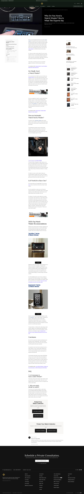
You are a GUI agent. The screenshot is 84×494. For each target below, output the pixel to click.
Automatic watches (38, 120)
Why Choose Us (27, 477)
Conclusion (8, 54)
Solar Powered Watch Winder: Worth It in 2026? (70, 55)
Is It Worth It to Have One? (10, 46)
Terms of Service (19, 492)
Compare (40, 487)
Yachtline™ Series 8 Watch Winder (12, 50)
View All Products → (72, 108)
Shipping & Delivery (71, 479)
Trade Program (56, 485)
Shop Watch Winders (37, 411)
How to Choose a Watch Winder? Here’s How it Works (35, 160)
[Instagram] (76, 469)
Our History (27, 479)
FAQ (6, 55)
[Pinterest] (79, 469)
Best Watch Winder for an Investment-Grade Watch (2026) (71, 47)
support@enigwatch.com (8, 469)
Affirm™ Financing (56, 481)
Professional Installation (57, 479)
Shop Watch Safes (38, 415)
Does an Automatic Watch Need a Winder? (11, 45)
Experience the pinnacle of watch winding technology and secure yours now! (37, 332)
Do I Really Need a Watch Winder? (10, 42)
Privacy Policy (15, 492)
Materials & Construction (29, 485)
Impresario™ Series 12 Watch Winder (11, 52)
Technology (27, 481)
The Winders (31, 6)
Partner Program (56, 487)
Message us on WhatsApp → (42, 0)
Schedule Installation (78, 6)
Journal (53, 6)
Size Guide (41, 481)
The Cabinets (42, 6)
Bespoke (48, 6)
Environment (27, 483)
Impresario (32, 317)
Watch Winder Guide (42, 477)
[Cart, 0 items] (81, 4)
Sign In (78, 3)
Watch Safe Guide (42, 479)
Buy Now (38, 262)
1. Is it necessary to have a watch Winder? (11, 57)
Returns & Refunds (71, 481)
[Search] (75, 4)
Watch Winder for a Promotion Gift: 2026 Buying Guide (71, 62)
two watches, (34, 103)
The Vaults (37, 6)
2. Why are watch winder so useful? (11, 59)
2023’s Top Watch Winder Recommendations (10, 49)
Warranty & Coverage (71, 477)
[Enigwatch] (42, 3)
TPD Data (40, 485)
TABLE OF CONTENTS (9, 40)
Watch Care (41, 483)
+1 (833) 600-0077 (43, 463)
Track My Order (56, 483)
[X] (77, 469)
